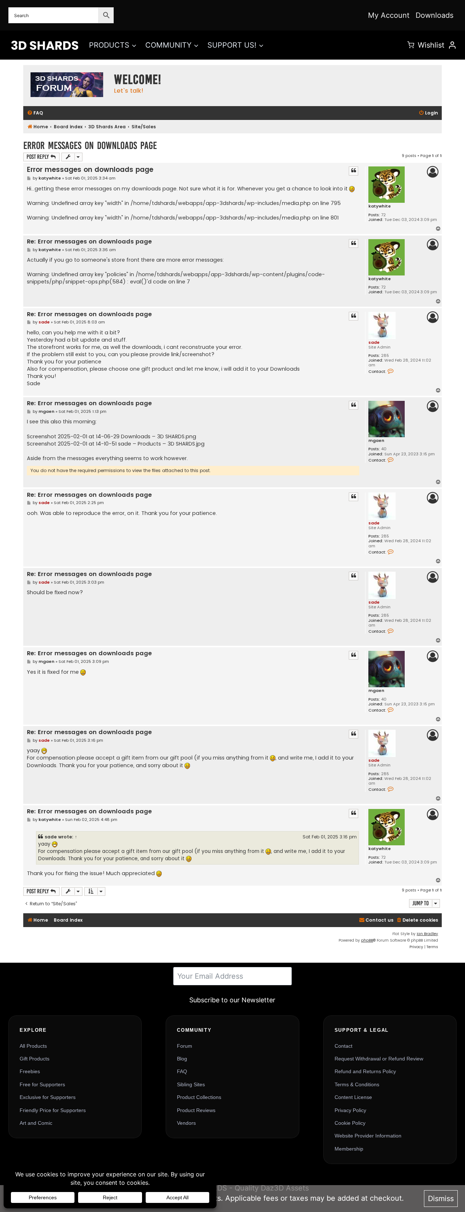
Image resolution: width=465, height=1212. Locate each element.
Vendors (186, 1123)
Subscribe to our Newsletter (232, 1000)
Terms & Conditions (357, 1084)
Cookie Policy (350, 1123)
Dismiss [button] (441, 1198)
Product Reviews (196, 1110)
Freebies (30, 1071)
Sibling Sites (191, 1084)
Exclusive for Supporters (48, 1097)
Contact (343, 1046)
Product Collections (199, 1097)
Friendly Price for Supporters (53, 1110)
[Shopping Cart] (410, 44)
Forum (184, 1046)
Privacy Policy (350, 1110)
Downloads (434, 15)
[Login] (452, 45)
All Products (33, 1046)
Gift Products (34, 1059)
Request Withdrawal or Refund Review (379, 1059)
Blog (182, 1059)
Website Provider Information (368, 1136)
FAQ (182, 1071)
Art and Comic (36, 1123)
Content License (353, 1097)
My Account (388, 15)
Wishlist (431, 45)
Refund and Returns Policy (365, 1071)
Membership (349, 1149)
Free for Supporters (42, 1084)
